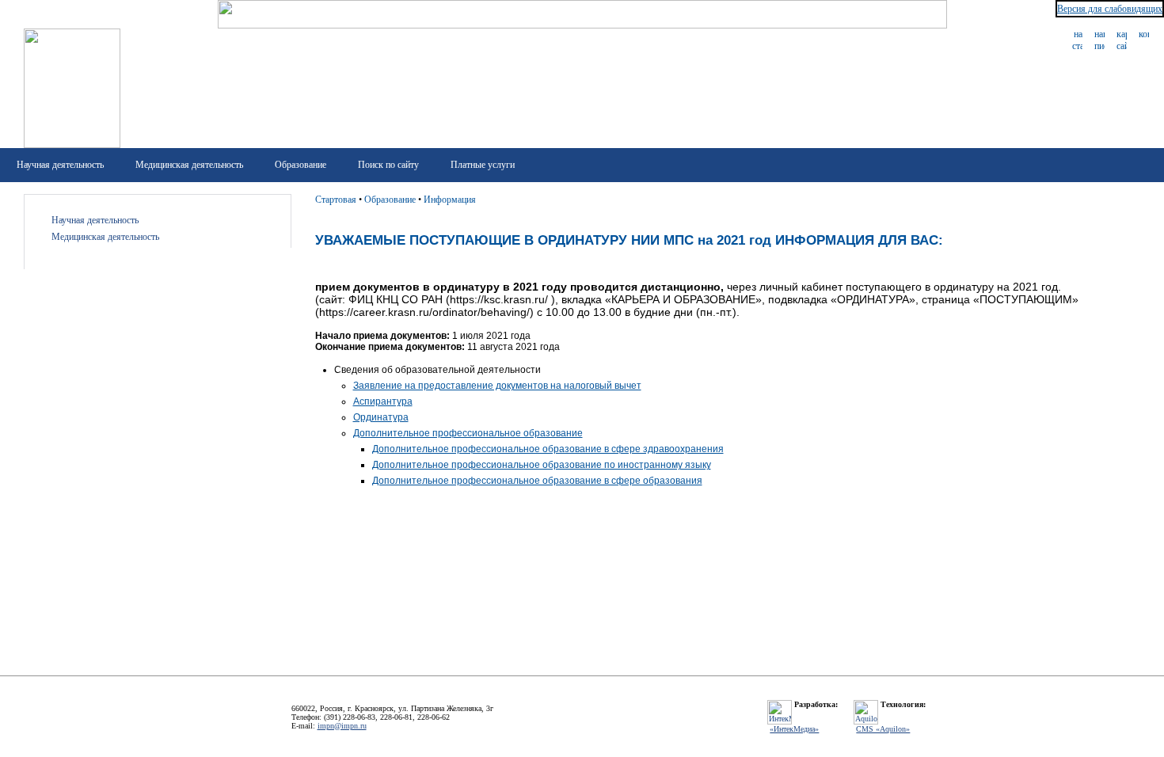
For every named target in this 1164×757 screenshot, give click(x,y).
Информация (450, 199)
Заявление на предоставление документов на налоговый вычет (497, 385)
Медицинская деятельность (189, 164)
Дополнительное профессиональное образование (468, 433)
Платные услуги (483, 164)
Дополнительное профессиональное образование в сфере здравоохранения (548, 449)
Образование (300, 164)
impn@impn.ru (342, 725)
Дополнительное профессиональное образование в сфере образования (537, 480)
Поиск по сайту (388, 164)
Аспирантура (383, 401)
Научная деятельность (60, 164)
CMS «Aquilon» (883, 729)
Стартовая (335, 199)
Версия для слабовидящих (1109, 8)
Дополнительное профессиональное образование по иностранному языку (541, 464)
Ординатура (381, 417)
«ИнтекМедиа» (794, 729)
